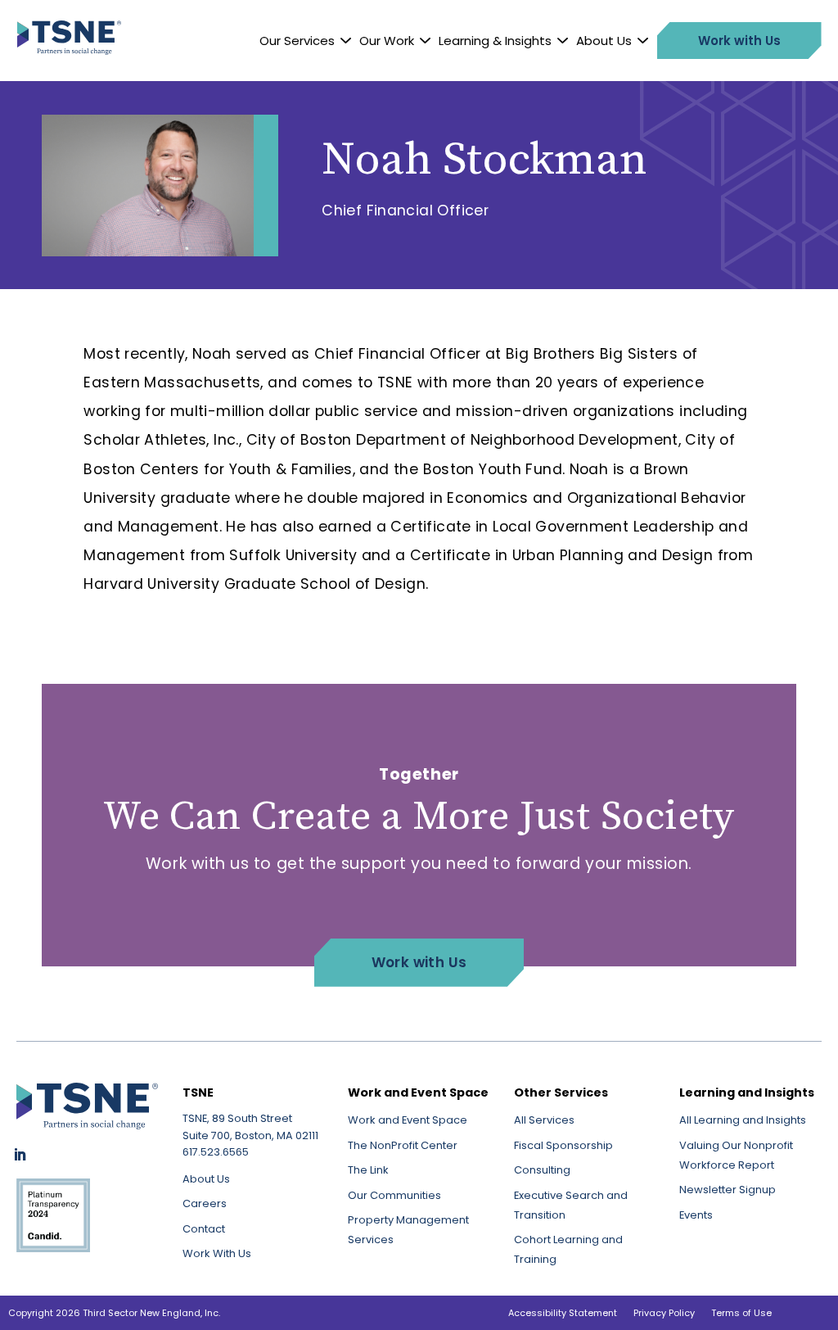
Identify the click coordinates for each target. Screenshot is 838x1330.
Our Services (297, 40)
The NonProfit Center (402, 1145)
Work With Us (216, 1253)
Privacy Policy (664, 1312)
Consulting (542, 1170)
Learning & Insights (495, 40)
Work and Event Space (407, 1120)
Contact (203, 1229)
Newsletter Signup (727, 1189)
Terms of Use (741, 1312)
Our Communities (394, 1195)
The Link (368, 1170)
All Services (544, 1120)
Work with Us (419, 962)
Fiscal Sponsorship (563, 1145)
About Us (604, 40)
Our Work (386, 40)
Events (696, 1215)
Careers (204, 1203)
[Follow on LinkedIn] (20, 1155)
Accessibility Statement (562, 1312)
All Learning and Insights (742, 1120)
